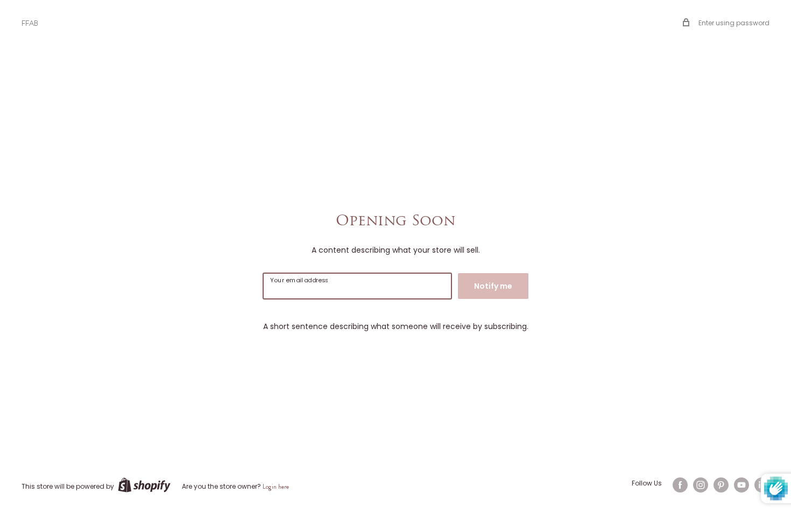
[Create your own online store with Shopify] (144, 484)
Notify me (493, 286)
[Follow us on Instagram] (700, 484)
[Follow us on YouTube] (741, 484)
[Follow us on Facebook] (680, 484)
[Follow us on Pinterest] (721, 484)
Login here (276, 486)
